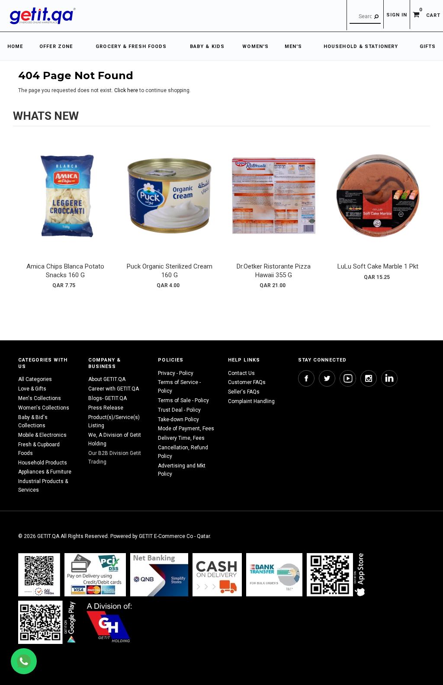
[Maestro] (337, 574)
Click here (126, 90)
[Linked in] (389, 378)
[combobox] (365, 17)
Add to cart (65, 204)
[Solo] (47, 622)
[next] (421, 214)
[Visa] (95, 574)
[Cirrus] (109, 622)
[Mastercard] (159, 574)
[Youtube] (348, 378)
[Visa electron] (274, 574)
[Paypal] (39, 574)
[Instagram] (368, 378)
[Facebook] (306, 378)
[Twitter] (327, 378)
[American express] (217, 574)
